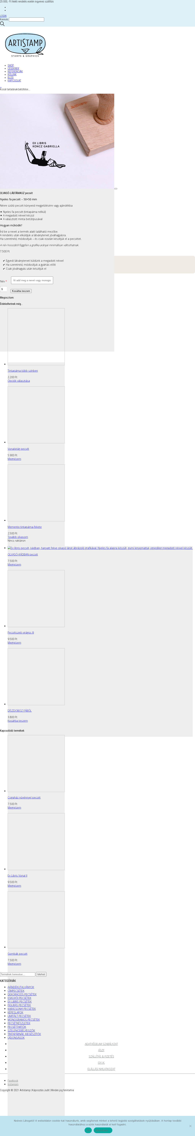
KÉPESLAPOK (15, 1012)
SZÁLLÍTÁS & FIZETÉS (101, 1056)
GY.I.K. (101, 1063)
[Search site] (2, 25)
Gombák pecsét (17, 953)
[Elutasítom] (190, 1126)
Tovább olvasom (18, 537)
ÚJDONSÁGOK (16, 1037)
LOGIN (3, 15)
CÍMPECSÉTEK (16, 991)
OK (88, 1130)
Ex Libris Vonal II (17, 875)
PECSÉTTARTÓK (17, 1027)
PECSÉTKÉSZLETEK (19, 1023)
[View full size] (115, 188)
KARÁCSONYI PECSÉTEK (22, 1009)
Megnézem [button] (14, 459)
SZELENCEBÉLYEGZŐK (21, 1030)
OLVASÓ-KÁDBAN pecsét (23, 554)
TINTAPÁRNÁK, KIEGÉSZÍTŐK (24, 1034)
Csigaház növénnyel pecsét (24, 797)
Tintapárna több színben (23, 370)
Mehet (41, 974)
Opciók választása (19, 381)
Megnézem (14, 885)
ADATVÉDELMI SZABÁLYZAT (101, 1044)
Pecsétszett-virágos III (21, 632)
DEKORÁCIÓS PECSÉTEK (22, 994)
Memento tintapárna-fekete (25, 527)
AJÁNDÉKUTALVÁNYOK (21, 987)
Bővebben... (103, 1130)
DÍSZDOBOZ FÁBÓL (20, 710)
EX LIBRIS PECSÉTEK (20, 1001)
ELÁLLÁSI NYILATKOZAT (101, 1069)
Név (2, 281)
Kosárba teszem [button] (18, 720)
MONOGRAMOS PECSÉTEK (24, 1019)
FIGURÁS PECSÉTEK (19, 1005)
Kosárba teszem (21, 291)
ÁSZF (101, 1050)
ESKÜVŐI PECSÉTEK (19, 998)
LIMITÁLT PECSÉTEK (19, 1016)
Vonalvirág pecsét (18, 449)
